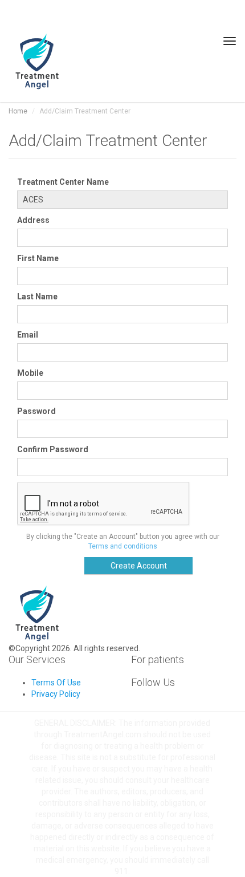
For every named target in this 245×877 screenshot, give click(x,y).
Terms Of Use (56, 682)
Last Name (37, 296)
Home (18, 111)
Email (27, 334)
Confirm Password (52, 449)
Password (36, 411)
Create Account (139, 565)
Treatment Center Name (63, 181)
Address (33, 220)
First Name (38, 258)
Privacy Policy (55, 694)
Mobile (30, 372)
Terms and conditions (122, 546)
